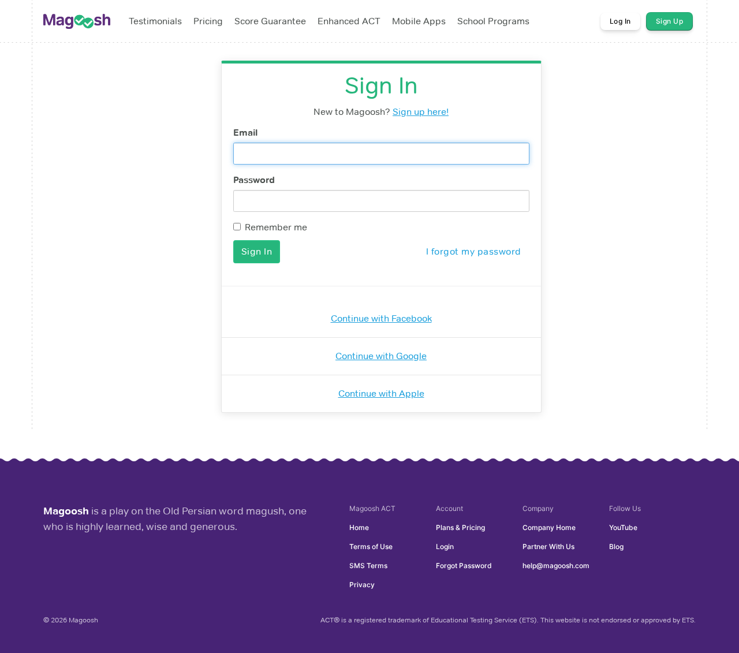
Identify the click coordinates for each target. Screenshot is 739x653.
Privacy (362, 584)
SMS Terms (368, 565)
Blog (616, 546)
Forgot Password (464, 565)
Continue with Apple (381, 393)
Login (445, 546)
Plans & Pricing (460, 527)
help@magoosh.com (555, 565)
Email (245, 132)
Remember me (276, 227)
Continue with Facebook (381, 318)
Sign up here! (421, 111)
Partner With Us (548, 546)
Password (254, 179)
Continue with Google (381, 355)
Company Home (549, 527)
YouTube (623, 527)
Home (359, 527)
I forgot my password (473, 251)
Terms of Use (371, 546)
